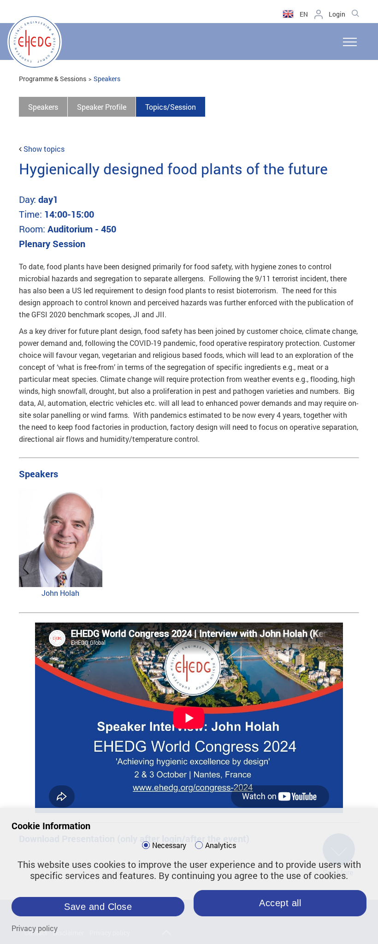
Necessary (169, 845)
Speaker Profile (101, 107)
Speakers (107, 78)
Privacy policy (35, 928)
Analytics (220, 845)
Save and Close (98, 907)
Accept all (280, 903)
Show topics (44, 149)
